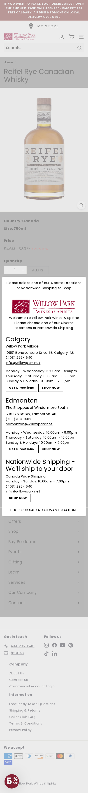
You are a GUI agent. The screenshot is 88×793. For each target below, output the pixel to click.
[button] (12, 781)
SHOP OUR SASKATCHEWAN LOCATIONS (44, 509)
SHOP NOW (51, 388)
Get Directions (21, 388)
